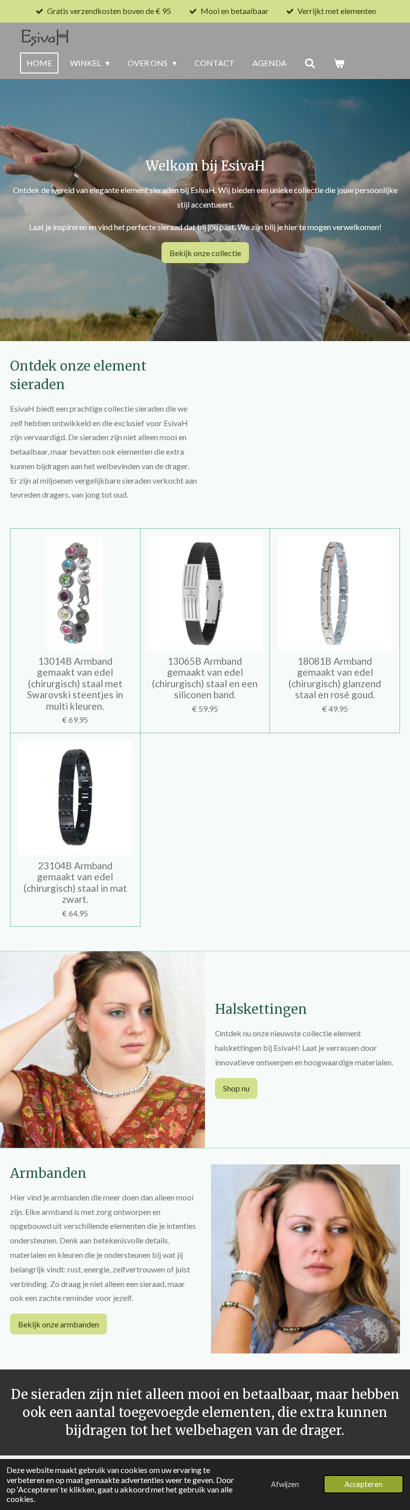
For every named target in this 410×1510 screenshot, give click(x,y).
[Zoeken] (310, 63)
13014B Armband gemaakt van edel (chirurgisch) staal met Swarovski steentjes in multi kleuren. (75, 684)
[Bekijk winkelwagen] (339, 63)
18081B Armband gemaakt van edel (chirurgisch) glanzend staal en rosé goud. (334, 678)
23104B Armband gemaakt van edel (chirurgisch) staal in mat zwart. (75, 882)
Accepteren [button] (363, 1484)
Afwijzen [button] (285, 1484)
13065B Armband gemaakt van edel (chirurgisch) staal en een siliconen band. (205, 678)
